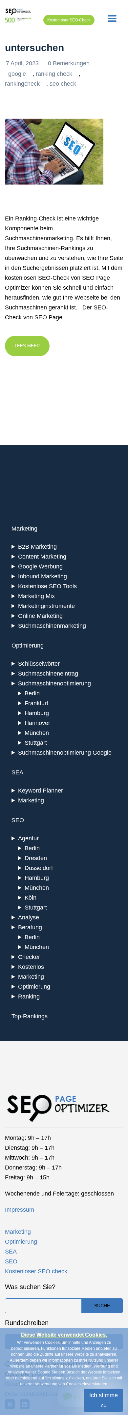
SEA (11, 1251)
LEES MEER (27, 345)
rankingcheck (22, 83)
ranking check (54, 74)
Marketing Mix (36, 596)
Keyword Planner (40, 790)
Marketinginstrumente (46, 606)
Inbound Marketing (42, 576)
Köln (30, 897)
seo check (63, 83)
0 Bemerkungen (69, 63)
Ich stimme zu (103, 1400)
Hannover (37, 723)
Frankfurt (36, 703)
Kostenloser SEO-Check (69, 20)
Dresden (36, 858)
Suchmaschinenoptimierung (54, 683)
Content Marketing (42, 556)
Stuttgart (36, 742)
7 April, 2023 (23, 63)
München (37, 733)
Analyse (28, 917)
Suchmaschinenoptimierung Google (65, 752)
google (17, 74)
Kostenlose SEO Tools (47, 586)
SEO (11, 1261)
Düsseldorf (39, 868)
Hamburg (37, 713)
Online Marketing (40, 616)
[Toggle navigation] (112, 18)
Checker (29, 957)
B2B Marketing (37, 546)
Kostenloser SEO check (36, 1271)
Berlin (32, 693)
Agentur (28, 838)
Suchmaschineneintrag (48, 673)
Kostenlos (31, 967)
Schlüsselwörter (39, 663)
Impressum (19, 1209)
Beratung (30, 927)
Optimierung (34, 986)
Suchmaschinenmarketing (52, 625)
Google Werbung (40, 566)
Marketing (31, 800)
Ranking (29, 996)
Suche (102, 1305)
